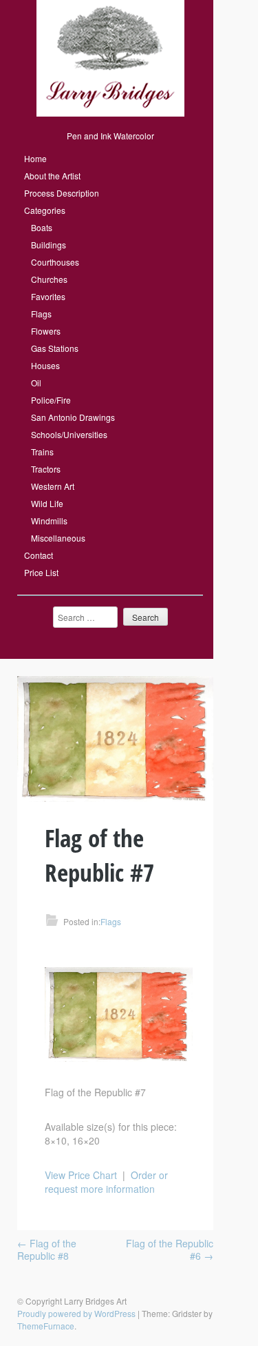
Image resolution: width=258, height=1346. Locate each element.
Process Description (61, 193)
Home (35, 158)
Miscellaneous (58, 538)
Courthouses (55, 262)
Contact (38, 555)
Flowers (46, 331)
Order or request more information (106, 1182)
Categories (44, 210)
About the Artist (52, 175)
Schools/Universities (69, 434)
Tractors (46, 469)
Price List (41, 572)
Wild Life (47, 503)
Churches (49, 279)
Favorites (48, 296)
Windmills (49, 520)
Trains (42, 451)
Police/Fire (51, 400)
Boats (41, 227)
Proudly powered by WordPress (76, 1313)
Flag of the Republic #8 (46, 1249)
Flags (41, 313)
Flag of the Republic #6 (169, 1249)
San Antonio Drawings (73, 417)
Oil (36, 382)
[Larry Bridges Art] (110, 113)
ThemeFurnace (45, 1326)
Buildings (48, 244)
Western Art (52, 486)
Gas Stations (54, 348)
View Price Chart (81, 1175)
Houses (45, 365)
